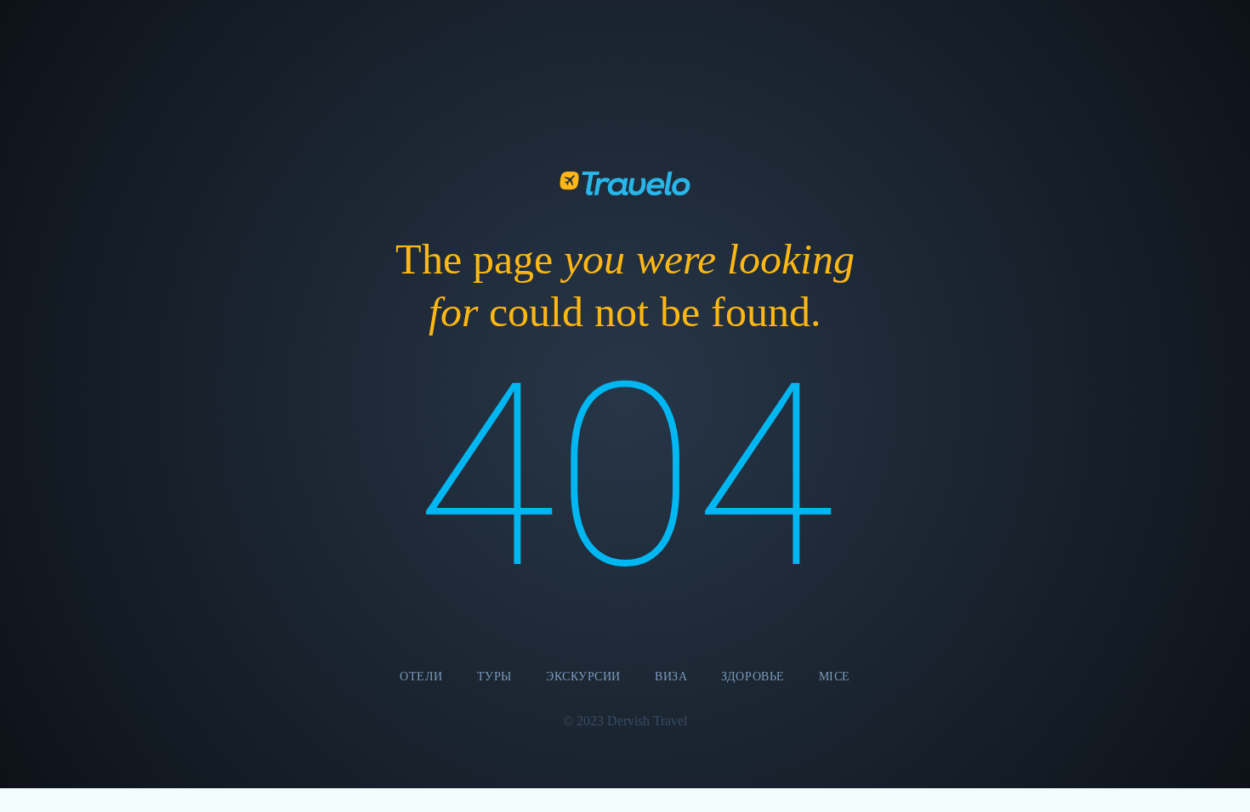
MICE (834, 676)
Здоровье (752, 676)
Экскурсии (583, 676)
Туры (494, 676)
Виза (671, 676)
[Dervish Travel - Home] (625, 182)
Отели (421, 676)
